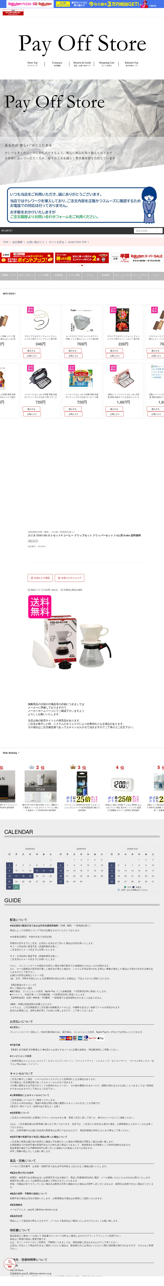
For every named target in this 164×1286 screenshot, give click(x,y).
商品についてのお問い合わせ (44, 590)
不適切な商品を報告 (73, 590)
